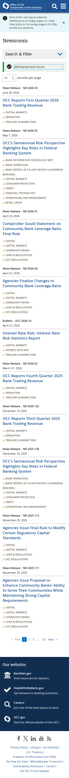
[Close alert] (63, 22)
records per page (29, 78)
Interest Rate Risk (17, 350)
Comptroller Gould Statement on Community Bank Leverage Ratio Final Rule (32, 228)
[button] (54, 6)
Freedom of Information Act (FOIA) (34, 757)
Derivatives (13, 117)
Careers (19, 703)
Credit (10, 188)
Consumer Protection (20, 183)
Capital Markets (16, 112)
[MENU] (63, 6)
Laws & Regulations (19, 255)
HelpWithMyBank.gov (29, 688)
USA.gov (35, 747)
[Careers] (8, 704)
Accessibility (51, 747)
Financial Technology (20, 193)
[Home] (8, 690)
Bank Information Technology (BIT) (29, 160)
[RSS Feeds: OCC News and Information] (49, 739)
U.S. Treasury (34, 752)
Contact (51, 766)
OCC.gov (19, 717)
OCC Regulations (17, 259)
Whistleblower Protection (46, 761)
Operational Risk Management (26, 197)
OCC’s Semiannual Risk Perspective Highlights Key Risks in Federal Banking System (34, 148)
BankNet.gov (22, 673)
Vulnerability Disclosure (28, 766)
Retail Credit (14, 202)
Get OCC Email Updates (34, 771)
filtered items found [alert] (29, 67)
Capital (10, 240)
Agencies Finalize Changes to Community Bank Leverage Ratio (32, 283)
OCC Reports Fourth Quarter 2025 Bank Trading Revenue (33, 378)
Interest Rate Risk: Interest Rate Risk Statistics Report (31, 336)
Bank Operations (17, 164)
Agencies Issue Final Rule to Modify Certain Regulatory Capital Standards (34, 532)
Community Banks (17, 250)
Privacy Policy (19, 747)
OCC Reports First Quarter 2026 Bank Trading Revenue (31, 103)
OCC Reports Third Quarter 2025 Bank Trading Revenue (31, 421)
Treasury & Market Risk (21, 121)
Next (53, 639)
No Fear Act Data (17, 761)
